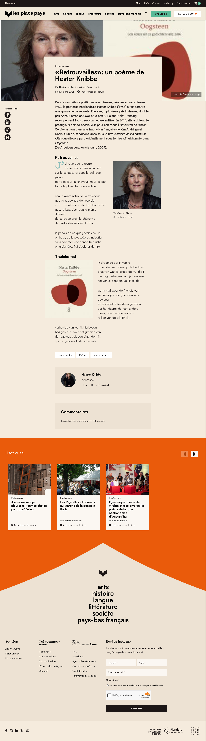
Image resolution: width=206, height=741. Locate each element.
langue (103, 600)
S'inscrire (136, 708)
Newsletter (10, 3)
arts (103, 587)
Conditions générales (83, 666)
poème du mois (101, 355)
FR (137, 3)
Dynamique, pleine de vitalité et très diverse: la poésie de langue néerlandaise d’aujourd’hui (126, 509)
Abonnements (12, 648)
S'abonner (161, 14)
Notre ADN (45, 651)
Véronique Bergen (118, 520)
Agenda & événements (84, 661)
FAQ (146, 3)
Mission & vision (47, 661)
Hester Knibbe (66, 87)
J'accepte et (136, 685)
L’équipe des (51, 666)
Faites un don (186, 14)
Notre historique (47, 656)
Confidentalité (79, 670)
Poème (82, 355)
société (103, 613)
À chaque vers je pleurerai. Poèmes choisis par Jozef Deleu (29, 505)
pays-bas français (103, 620)
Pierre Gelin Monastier (71, 520)
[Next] (194, 454)
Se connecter (184, 3)
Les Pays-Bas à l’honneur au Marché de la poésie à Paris (77, 505)
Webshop (169, 3)
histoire (103, 593)
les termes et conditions (127, 685)
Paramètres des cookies (85, 675)
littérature (103, 606)
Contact (156, 3)
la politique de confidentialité (151, 685)
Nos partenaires (13, 658)
